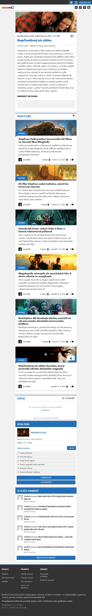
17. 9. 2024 (58, 341)
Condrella (27, 496)
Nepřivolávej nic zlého (43, 35)
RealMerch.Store (85, 3)
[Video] (46, 354)
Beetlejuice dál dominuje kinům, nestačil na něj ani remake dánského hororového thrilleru (44, 321)
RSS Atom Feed (8, 577)
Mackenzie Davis (23, 439)
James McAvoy (36, 439)
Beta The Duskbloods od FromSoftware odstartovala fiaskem (49, 548)
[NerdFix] (8, 7)
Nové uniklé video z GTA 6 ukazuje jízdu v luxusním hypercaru (48, 497)
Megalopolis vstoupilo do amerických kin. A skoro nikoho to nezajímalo (44, 275)
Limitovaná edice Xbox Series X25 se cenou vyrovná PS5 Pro (49, 518)
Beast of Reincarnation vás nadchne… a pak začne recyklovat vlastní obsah (48, 538)
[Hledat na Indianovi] (76, 7)
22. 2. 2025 (58, 204)
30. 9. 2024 (57, 294)
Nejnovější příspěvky (44, 574)
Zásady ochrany (27, 573)
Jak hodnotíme (46, 482)
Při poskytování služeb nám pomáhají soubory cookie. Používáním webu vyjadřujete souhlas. (37, 601)
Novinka (21, 133)
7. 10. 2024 (57, 249)
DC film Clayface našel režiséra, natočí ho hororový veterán (43, 185)
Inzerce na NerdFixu (25, 586)
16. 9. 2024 (57, 386)
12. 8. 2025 (58, 159)
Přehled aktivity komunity (46, 557)
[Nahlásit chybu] (25, 607)
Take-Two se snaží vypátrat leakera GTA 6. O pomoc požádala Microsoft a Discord (49, 528)
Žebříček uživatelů (47, 580)
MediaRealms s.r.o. (9, 604)
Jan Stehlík (26, 159)
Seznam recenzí (46, 477)
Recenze (21, 360)
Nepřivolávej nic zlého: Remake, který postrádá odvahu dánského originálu (41, 367)
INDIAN (5, 581)
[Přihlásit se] (88, 7)
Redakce (5, 573)
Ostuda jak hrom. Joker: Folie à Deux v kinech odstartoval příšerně (41, 230)
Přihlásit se (45, 410)
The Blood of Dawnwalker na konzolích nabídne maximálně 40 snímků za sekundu (47, 507)
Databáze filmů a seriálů (25, 35)
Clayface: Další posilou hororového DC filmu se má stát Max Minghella (45, 140)
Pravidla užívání (27, 577)
